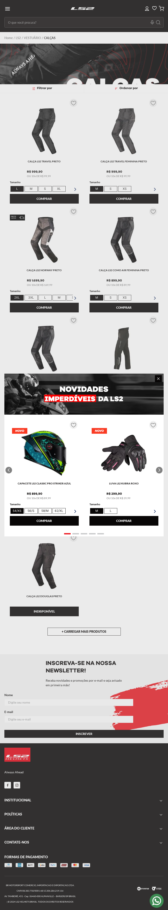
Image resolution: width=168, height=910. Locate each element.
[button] (67, 533)
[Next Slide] (159, 470)
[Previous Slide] (8, 470)
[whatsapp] (157, 901)
